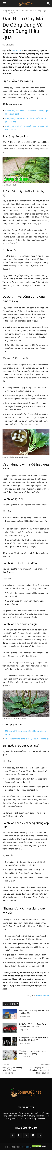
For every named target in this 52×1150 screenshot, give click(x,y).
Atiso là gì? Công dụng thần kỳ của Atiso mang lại (27, 739)
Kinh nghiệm (15, 11)
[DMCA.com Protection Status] (39, 1147)
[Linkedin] (19, 1135)
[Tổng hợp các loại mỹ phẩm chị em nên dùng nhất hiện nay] (10, 1055)
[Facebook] (12, 1135)
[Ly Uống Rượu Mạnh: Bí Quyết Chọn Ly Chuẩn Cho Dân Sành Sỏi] (10, 1041)
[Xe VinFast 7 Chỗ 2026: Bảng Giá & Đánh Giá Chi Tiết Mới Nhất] (10, 1028)
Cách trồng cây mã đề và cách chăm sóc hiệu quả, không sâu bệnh (39, 1070)
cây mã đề (16, 50)
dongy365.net (42, 995)
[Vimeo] (32, 1135)
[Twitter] (26, 1135)
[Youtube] (39, 1135)
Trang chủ (6, 11)
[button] (4, 3)
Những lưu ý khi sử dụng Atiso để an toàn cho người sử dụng (12, 1070)
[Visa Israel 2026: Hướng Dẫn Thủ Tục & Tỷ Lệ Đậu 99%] (10, 1014)
